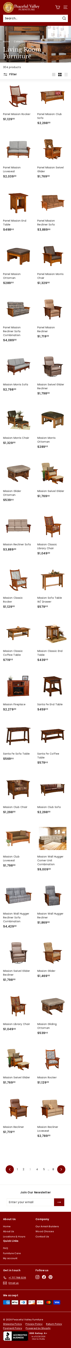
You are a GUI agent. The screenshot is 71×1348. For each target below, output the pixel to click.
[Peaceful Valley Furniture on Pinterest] (50, 1277)
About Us (8, 1231)
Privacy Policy (33, 1324)
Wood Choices (45, 1231)
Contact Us (42, 1236)
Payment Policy (12, 1328)
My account (10, 1258)
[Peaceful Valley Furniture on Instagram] (37, 1277)
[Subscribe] (59, 1202)
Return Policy (54, 1324)
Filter (13, 74)
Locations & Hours (14, 1236)
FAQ (5, 1248)
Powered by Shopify (38, 1328)
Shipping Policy (12, 1324)
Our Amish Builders (47, 1226)
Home (6, 41)
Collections (20, 41)
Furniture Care (12, 1253)
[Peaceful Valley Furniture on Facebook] (44, 1277)
